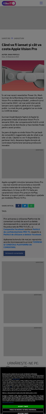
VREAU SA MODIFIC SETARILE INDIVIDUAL (23, 410)
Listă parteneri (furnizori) (7, 402)
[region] (23, 390)
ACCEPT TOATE (23, 406)
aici (10, 386)
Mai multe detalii (16, 379)
